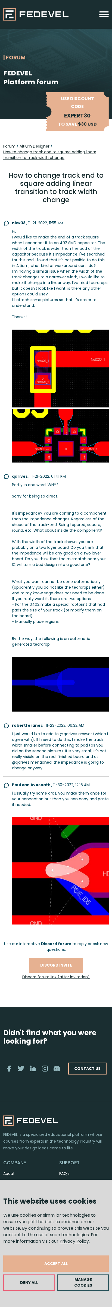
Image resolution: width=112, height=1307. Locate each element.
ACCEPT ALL (56, 1263)
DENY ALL (29, 1282)
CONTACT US (87, 1068)
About (9, 1173)
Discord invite (56, 965)
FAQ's (64, 1173)
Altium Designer (34, 146)
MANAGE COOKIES (83, 1282)
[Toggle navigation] (104, 14)
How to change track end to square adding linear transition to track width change (49, 154)
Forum (9, 146)
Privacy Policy (74, 1241)
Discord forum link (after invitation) (56, 977)
